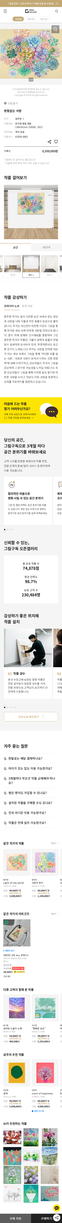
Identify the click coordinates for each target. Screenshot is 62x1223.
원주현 (18, 118)
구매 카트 (15, 1218)
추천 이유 (27, 306)
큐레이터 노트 (11, 306)
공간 (15, 247)
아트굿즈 (44, 19)
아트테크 (31, 19)
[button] (4, 529)
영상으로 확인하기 (29, 717)
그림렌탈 (18, 19)
